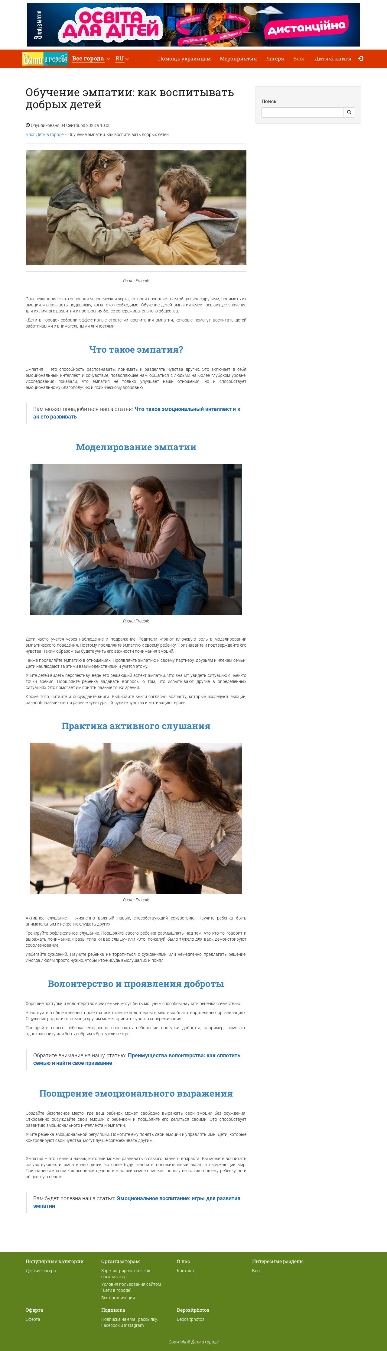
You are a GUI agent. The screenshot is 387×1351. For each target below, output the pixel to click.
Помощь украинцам (184, 58)
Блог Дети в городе (44, 134)
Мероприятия (238, 58)
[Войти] (361, 58)
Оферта (33, 1319)
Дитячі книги (333, 58)
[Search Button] (349, 112)
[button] (90, 59)
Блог (299, 58)
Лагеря (275, 58)
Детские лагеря (41, 1270)
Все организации (118, 1297)
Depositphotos (190, 1319)
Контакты (187, 1270)
